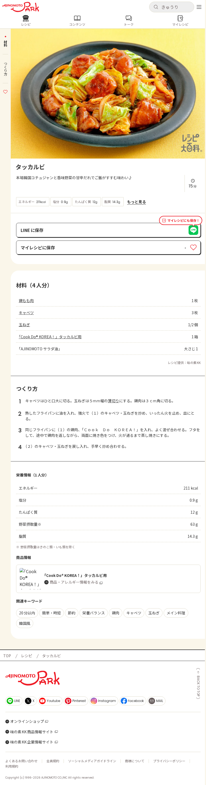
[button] (171, 7)
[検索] (156, 7)
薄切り (113, 400)
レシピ (26, 655)
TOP (7, 655)
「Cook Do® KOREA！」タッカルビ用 (50, 336)
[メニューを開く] (199, 7)
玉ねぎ (24, 324)
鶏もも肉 (26, 300)
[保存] (5, 91)
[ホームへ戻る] (20, 7)
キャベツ (26, 312)
